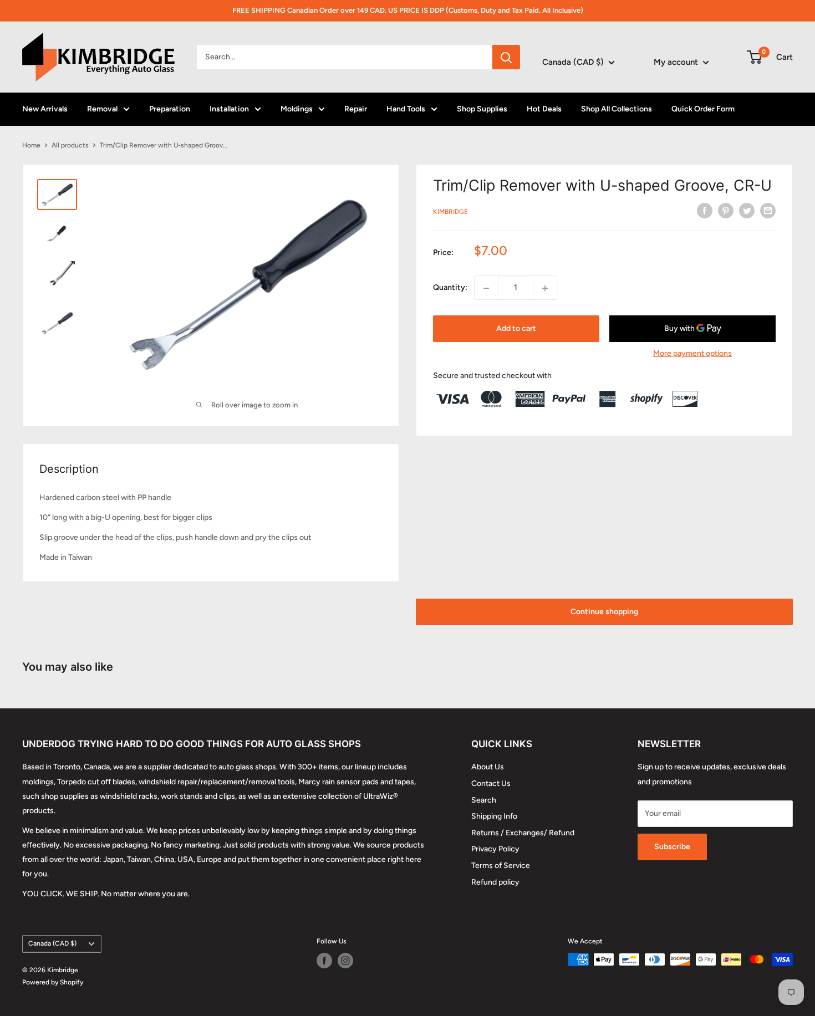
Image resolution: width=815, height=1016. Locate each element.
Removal (102, 109)
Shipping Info (494, 816)
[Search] (506, 57)
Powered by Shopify (52, 982)
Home (31, 145)
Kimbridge (450, 212)
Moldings (297, 109)
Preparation (169, 109)
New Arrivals (45, 109)
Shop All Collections (616, 109)
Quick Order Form (703, 109)
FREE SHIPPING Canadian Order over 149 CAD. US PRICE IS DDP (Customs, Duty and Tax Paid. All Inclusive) (407, 10)
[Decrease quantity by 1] (486, 288)
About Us (487, 767)
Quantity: (450, 288)
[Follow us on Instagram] (345, 960)
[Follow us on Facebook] (324, 960)
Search (483, 800)
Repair (355, 109)
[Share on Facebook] (704, 210)
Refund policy (495, 882)
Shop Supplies (482, 109)
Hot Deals (544, 109)
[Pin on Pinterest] (725, 210)
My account (677, 62)
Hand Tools (405, 109)
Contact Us (491, 783)
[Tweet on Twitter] (747, 210)
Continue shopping (604, 611)
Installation (229, 109)
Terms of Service (500, 865)
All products (70, 145)
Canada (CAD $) (52, 943)
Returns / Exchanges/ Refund (522, 833)
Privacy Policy (495, 849)
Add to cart (516, 329)
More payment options (692, 354)
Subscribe (672, 846)
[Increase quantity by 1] (545, 288)
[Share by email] (768, 210)
